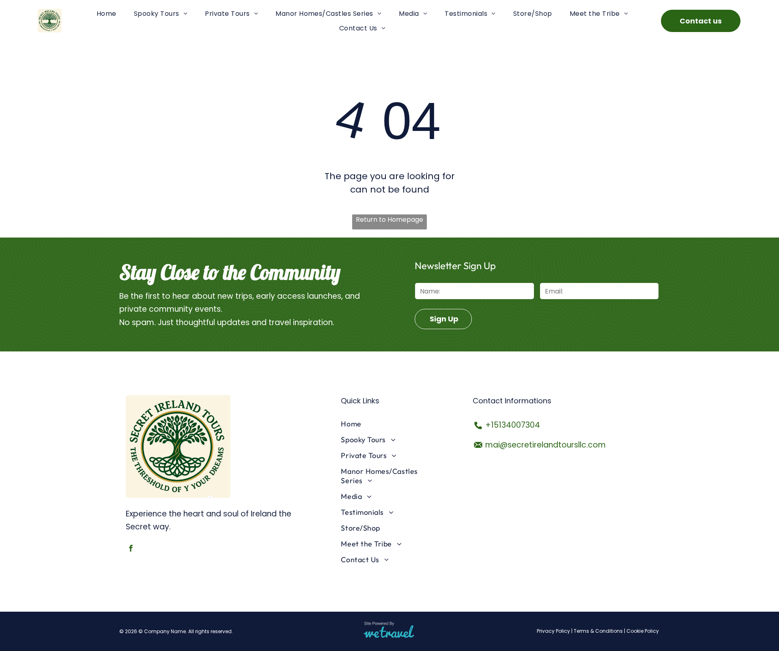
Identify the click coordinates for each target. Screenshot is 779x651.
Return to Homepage (389, 219)
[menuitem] (106, 13)
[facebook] (131, 549)
